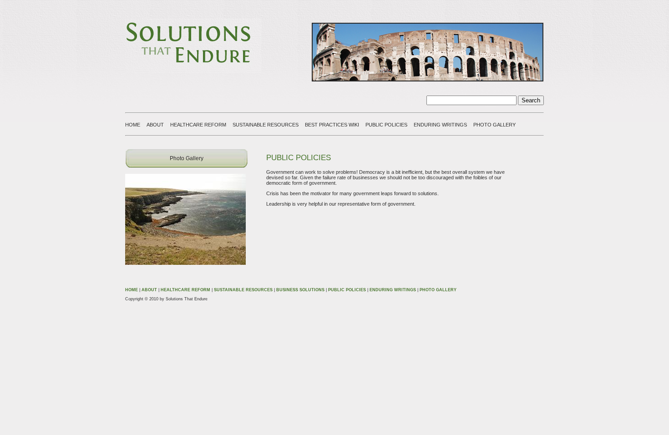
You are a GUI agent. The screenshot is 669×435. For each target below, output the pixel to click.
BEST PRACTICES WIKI (332, 124)
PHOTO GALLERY (494, 124)
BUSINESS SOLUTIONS (300, 290)
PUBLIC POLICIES (386, 124)
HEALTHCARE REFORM (198, 124)
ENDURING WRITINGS (440, 124)
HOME (132, 124)
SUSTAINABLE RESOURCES (266, 124)
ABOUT (155, 124)
